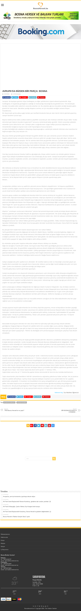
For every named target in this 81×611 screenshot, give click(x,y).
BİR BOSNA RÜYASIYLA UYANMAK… (69, 410)
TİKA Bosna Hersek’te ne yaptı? (14, 409)
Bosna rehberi (21, 402)
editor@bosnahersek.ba (11, 565)
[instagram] (53, 425)
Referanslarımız (5, 534)
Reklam (3, 543)
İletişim (3, 546)
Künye (2, 540)
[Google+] (31, 425)
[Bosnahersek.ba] (40, 5)
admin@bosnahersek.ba (11, 561)
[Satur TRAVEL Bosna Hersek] (40, 15)
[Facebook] (35, 425)
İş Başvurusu (4, 549)
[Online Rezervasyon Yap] (40, 31)
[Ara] (54, 458)
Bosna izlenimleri (9, 402)
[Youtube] (49, 425)
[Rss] (28, 425)
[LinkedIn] (45, 425)
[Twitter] (38, 425)
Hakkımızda (4, 537)
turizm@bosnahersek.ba (12, 569)
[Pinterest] (42, 425)
